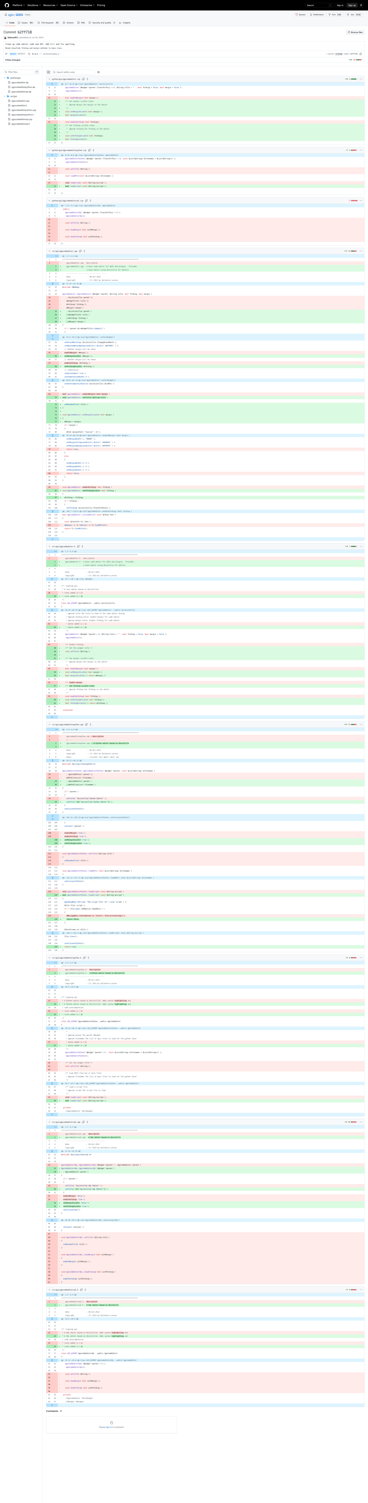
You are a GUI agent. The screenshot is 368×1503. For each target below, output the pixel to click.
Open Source (68, 5)
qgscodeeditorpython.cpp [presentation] (24, 110)
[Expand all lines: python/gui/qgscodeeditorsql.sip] (90, 201)
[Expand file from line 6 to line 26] (52, 579)
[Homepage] (7, 5)
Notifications (318, 15)
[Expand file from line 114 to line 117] (52, 878)
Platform (17, 5)
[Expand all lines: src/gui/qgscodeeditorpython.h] (88, 958)
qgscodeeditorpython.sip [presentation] (23, 87)
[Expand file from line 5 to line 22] (52, 1151)
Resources (49, 5)
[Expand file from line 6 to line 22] (52, 283)
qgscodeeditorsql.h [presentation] (21, 124)
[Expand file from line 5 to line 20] (52, 987)
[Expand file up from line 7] (52, 205)
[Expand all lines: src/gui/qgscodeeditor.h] (82, 546)
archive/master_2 (51, 54)
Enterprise (86, 5)
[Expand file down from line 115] (52, 539)
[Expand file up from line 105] (52, 819)
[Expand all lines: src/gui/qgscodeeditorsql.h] (85, 1290)
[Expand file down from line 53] (52, 1114)
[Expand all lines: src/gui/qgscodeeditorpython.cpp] (90, 724)
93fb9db (338, 54)
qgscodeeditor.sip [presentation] (20, 82)
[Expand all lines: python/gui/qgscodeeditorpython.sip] (93, 150)
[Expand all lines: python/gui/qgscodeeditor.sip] (87, 79)
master (13, 54)
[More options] (361, 79)
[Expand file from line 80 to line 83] (52, 435)
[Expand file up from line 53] (52, 339)
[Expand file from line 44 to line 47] (52, 1083)
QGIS (19, 15)
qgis (11, 15)
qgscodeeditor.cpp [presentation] (20, 101)
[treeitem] (21, 84)
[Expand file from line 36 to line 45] (52, 1220)
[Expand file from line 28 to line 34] (52, 1028)
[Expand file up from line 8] (52, 84)
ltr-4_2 (35, 54)
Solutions (32, 5)
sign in (109, 1427)
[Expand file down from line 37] (52, 815)
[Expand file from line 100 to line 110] (52, 511)
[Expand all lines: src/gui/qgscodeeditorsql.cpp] (87, 1122)
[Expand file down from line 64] (52, 717)
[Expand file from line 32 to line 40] (52, 610)
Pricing (101, 5)
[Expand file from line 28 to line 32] (52, 1360)
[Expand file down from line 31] (52, 335)
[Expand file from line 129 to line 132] (52, 933)
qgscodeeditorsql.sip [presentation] (21, 91)
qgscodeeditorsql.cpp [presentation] (22, 119)
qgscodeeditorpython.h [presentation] (23, 114)
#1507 (21, 53)
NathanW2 (13, 37)
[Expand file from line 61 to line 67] (52, 380)
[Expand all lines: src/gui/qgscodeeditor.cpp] (84, 251)
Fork (336, 15)
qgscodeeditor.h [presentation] (19, 105)
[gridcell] (205, 84)
